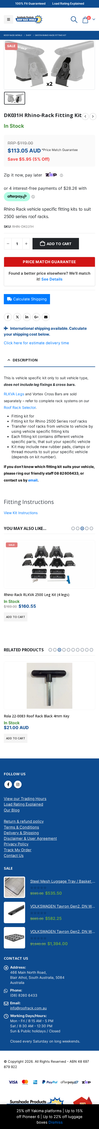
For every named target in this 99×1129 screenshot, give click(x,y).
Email (46, 317)
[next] (92, 116)
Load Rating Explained (23, 804)
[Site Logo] (29, 19)
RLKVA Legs (14, 394)
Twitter (17, 317)
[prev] (85, 116)
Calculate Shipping (30, 299)
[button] (8, 19)
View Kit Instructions (21, 513)
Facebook (8, 317)
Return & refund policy (24, 821)
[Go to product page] (49, 686)
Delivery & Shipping (21, 833)
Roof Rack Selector (20, 407)
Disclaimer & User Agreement (30, 838)
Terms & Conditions (21, 827)
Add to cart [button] (15, 617)
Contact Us (14, 855)
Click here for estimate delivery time (36, 343)
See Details (51, 279)
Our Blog (12, 810)
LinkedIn (27, 317)
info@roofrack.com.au (28, 1008)
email (33, 480)
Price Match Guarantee (60, 150)
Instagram (18, 784)
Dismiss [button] (55, 1122)
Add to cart (59, 243)
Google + (36, 317)
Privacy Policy (16, 844)
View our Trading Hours (25, 798)
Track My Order (17, 850)
